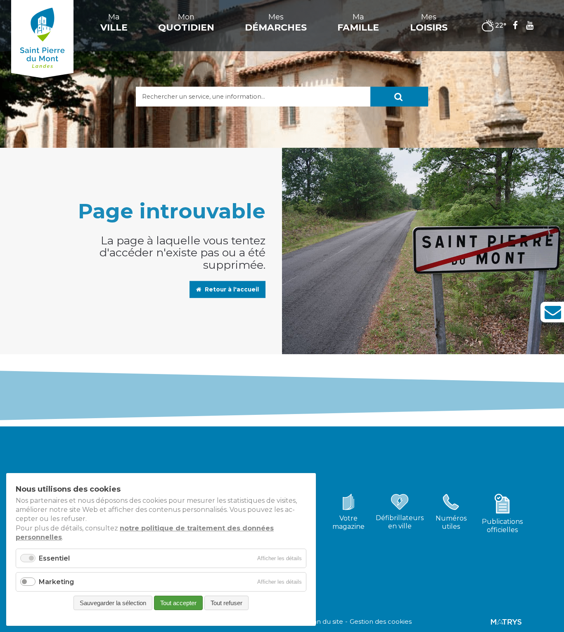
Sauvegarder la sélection (113, 602)
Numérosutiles (451, 522)
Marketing (56, 582)
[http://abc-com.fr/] (506, 622)
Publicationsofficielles (502, 526)
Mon (186, 22)
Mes (276, 22)
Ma (114, 22)
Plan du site (325, 621)
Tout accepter (178, 602)
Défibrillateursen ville (400, 522)
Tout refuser (226, 602)
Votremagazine (348, 522)
